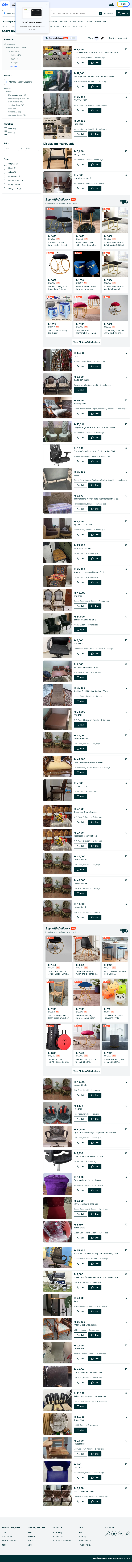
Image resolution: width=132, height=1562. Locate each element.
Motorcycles (51, 21)
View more (12, 66)
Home (4, 26)
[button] (60, 38)
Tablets (89, 21)
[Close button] (46, 4)
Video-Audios (76, 21)
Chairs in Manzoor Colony (75, 26)
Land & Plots (100, 21)
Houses (63, 21)
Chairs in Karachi (55, 26)
